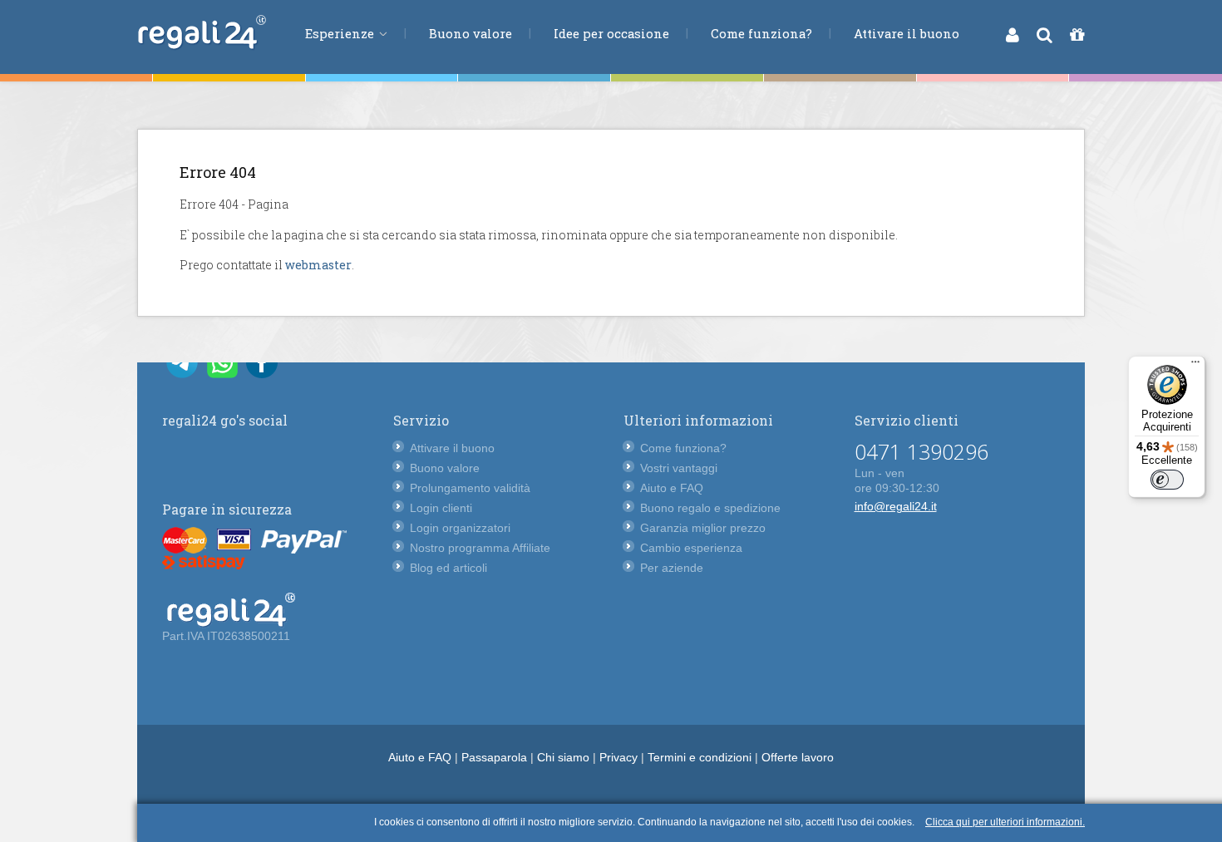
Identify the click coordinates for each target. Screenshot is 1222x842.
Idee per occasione (611, 33)
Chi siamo (563, 757)
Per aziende (671, 567)
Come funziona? (761, 33)
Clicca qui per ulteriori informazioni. (1005, 822)
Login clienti (441, 508)
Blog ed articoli (448, 567)
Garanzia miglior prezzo (703, 527)
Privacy (618, 757)
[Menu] (1195, 366)
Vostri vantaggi (678, 468)
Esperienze (341, 33)
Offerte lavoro (797, 757)
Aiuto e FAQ (671, 488)
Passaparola (494, 757)
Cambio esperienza (691, 547)
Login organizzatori (460, 527)
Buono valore (470, 33)
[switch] (1167, 480)
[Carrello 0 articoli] (1077, 35)
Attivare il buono (906, 33)
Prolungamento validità (470, 488)
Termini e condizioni (699, 757)
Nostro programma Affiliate (480, 547)
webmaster (318, 265)
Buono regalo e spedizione (710, 508)
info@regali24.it (896, 506)
